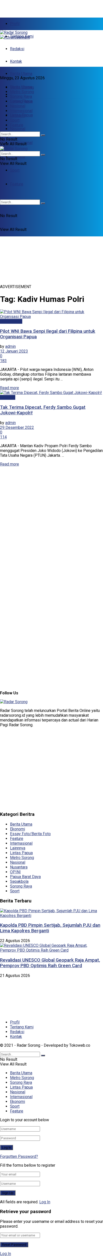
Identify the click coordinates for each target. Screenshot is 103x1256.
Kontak (16, 61)
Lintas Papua (21, 101)
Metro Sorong (22, 91)
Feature (16, 125)
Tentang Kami (22, 1027)
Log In (44, 1202)
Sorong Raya (21, 96)
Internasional (21, 110)
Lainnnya (17, 848)
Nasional (17, 128)
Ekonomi (17, 156)
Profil (15, 23)
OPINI (15, 872)
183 (3, 360)
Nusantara (19, 867)
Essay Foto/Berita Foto (30, 833)
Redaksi (17, 48)
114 (3, 437)
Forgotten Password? (19, 1156)
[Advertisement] (40, 6)
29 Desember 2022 (17, 427)
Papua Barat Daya (25, 876)
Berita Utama (21, 73)
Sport (15, 170)
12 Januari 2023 (14, 351)
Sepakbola (19, 881)
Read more (9, 387)
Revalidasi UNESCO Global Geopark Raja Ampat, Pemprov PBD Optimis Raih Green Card (50, 962)
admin (10, 346)
